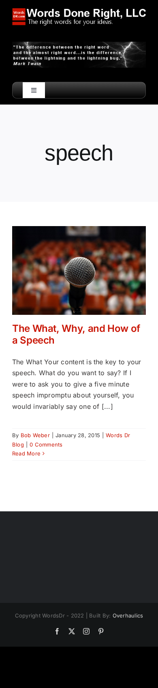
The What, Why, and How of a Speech (76, 334)
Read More (26, 453)
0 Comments (46, 444)
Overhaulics (128, 615)
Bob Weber (35, 435)
